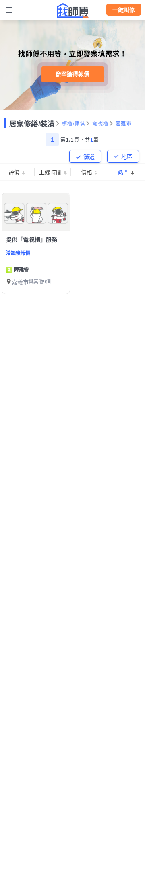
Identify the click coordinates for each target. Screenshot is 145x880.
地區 (127, 157)
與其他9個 (40, 282)
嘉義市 (124, 124)
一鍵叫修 (123, 10)
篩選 (89, 157)
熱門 (123, 172)
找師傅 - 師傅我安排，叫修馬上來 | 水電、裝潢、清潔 (72, 10)
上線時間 (50, 172)
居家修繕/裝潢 (32, 124)
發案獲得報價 (72, 74)
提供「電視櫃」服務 (31, 239)
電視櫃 (100, 124)
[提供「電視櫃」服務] (36, 212)
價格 (86, 172)
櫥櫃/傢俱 (73, 124)
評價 (14, 172)
